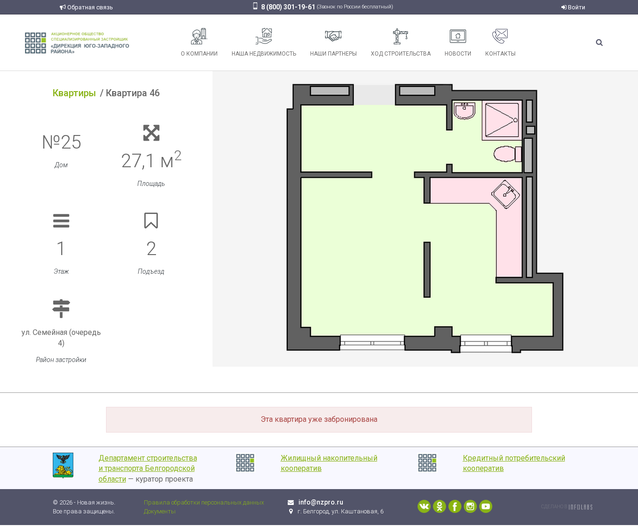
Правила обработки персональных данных (204, 502)
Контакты (500, 53)
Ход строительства (401, 53)
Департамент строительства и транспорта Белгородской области (148, 469)
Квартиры (74, 93)
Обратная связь (89, 7)
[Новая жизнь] (77, 42)
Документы (160, 511)
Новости (458, 53)
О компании (199, 53)
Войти (576, 7)
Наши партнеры (333, 53)
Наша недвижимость (264, 53)
